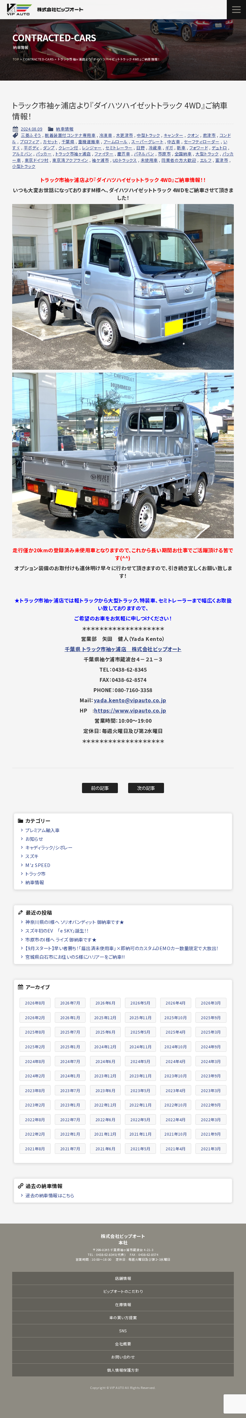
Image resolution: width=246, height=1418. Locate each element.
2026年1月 (70, 1017)
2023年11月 (140, 1075)
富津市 (221, 160)
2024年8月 (35, 1061)
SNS (123, 1330)
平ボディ (31, 148)
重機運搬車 (89, 141)
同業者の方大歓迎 (178, 160)
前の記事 (100, 787)
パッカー (44, 154)
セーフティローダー (202, 141)
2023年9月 (211, 1075)
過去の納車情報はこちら (49, 1195)
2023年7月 (70, 1090)
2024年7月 (70, 1061)
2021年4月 (176, 1148)
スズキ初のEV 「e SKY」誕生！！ (57, 930)
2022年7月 (70, 1119)
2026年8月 (35, 1002)
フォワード (198, 148)
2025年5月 (140, 1032)
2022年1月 (70, 1134)
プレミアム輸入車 (42, 830)
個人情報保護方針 (123, 1370)
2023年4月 (176, 1090)
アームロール (115, 141)
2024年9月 (211, 1046)
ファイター (104, 154)
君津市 (209, 135)
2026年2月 (35, 1017)
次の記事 (146, 787)
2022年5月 (140, 1119)
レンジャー (92, 148)
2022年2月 (35, 1134)
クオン (193, 135)
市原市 (164, 154)
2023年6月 (105, 1090)
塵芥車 (123, 154)
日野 (140, 148)
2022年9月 (211, 1104)
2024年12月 (105, 1046)
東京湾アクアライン (70, 160)
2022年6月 (105, 1119)
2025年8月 (35, 1032)
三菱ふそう (31, 135)
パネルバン (144, 154)
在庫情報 (123, 1304)
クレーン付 (68, 148)
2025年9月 (211, 1017)
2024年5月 (140, 1061)
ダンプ (49, 148)
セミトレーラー (119, 148)
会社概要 (123, 1343)
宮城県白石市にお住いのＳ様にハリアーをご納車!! (75, 957)
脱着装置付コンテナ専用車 (70, 135)
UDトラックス (125, 160)
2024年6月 (105, 1061)
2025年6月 (105, 1032)
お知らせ (34, 839)
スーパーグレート (147, 141)
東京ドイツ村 (37, 160)
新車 (181, 148)
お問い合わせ (123, 1356)
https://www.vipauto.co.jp (130, 710)
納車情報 (64, 129)
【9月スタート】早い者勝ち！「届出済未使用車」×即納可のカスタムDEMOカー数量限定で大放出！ (122, 948)
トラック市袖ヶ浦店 (73, 154)
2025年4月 (176, 1032)
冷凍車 (105, 135)
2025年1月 (70, 1046)
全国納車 (183, 154)
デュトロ (219, 148)
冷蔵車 (155, 148)
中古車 (173, 141)
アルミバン (22, 154)
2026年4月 (176, 1002)
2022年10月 (175, 1104)
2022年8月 (35, 1119)
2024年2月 (35, 1075)
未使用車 (149, 160)
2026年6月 (105, 1002)
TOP (16, 59)
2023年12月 (105, 1075)
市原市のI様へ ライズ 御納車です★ (60, 939)
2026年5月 (140, 1002)
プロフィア (29, 141)
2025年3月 (211, 1032)
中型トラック (148, 135)
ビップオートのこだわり (123, 1291)
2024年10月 (175, 1046)
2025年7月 (70, 1032)
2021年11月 (140, 1134)
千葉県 (68, 141)
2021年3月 (211, 1148)
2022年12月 (105, 1104)
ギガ (169, 148)
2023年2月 (35, 1104)
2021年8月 (35, 1148)
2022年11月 (140, 1104)
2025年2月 (35, 1046)
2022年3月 (211, 1119)
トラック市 (35, 873)
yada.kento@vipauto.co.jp (130, 700)
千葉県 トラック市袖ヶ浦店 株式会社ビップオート (123, 649)
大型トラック (206, 154)
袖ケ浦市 (100, 160)
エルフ (206, 160)
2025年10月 (175, 1017)
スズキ (31, 856)
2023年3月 (211, 1090)
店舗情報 (123, 1278)
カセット (50, 141)
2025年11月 (140, 1017)
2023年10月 (175, 1075)
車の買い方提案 (123, 1317)
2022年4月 (176, 1119)
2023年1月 (70, 1104)
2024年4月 (176, 1061)
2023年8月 (35, 1090)
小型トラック (23, 166)
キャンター (174, 135)
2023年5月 (140, 1090)
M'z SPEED (38, 865)
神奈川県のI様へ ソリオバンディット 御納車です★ (74, 922)
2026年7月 (70, 1002)
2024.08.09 (31, 129)
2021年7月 (70, 1148)
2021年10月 (175, 1134)
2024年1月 (70, 1075)
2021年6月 (105, 1148)
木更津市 (124, 135)
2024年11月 (140, 1046)
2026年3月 (211, 1002)
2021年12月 (105, 1134)
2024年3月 (211, 1061)
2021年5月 (140, 1148)
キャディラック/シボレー (48, 847)
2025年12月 (105, 1017)
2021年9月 (211, 1134)
